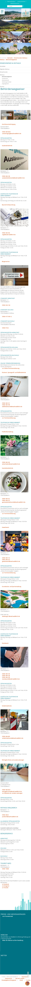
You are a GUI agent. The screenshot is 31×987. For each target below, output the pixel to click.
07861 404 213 (6, 500)
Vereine (2, 86)
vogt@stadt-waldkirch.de (9, 234)
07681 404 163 (6, 462)
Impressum (25, 977)
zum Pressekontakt (7, 916)
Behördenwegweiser (11, 59)
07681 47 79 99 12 (7, 316)
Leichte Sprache (21, 1)
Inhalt (21, 980)
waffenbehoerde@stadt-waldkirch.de (12, 406)
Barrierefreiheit (11, 1)
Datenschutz (8, 978)
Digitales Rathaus (4, 69)
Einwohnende (3, 72)
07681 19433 (5, 869)
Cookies (28, 980)
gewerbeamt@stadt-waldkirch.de (11, 561)
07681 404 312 (6, 499)
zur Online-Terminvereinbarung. (11, 368)
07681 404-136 (6, 675)
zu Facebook (5, 884)
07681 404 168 (6, 405)
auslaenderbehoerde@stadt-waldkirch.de (13, 178)
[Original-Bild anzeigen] (7, 119)
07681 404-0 (5, 815)
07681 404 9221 (6, 790)
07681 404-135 (6, 674)
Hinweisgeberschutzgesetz (9, 980)
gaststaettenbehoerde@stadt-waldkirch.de (13, 502)
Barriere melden (20, 978)
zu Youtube (5, 887)
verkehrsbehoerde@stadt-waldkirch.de (12, 738)
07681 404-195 (6, 677)
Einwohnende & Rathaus (20, 58)
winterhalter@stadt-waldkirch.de (11, 464)
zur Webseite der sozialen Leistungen (12, 793)
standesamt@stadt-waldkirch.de (11, 679)
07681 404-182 (6, 233)
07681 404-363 (6, 736)
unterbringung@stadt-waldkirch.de (11, 133)
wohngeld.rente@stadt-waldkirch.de (12, 791)
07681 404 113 (6, 558)
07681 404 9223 (6, 132)
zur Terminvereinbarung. (9, 418)
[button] (1, 11)
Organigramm (5, 83)
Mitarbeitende (5, 80)
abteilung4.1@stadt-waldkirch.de (11, 616)
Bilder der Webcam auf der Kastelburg (12, 940)
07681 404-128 (6, 176)
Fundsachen (5, 78)
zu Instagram (5, 886)
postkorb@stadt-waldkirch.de (10, 816)
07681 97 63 (5, 328)
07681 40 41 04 (6, 305)
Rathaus (2, 59)
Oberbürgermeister (6, 82)
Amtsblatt (2, 66)
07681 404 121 (6, 403)
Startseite (9, 58)
